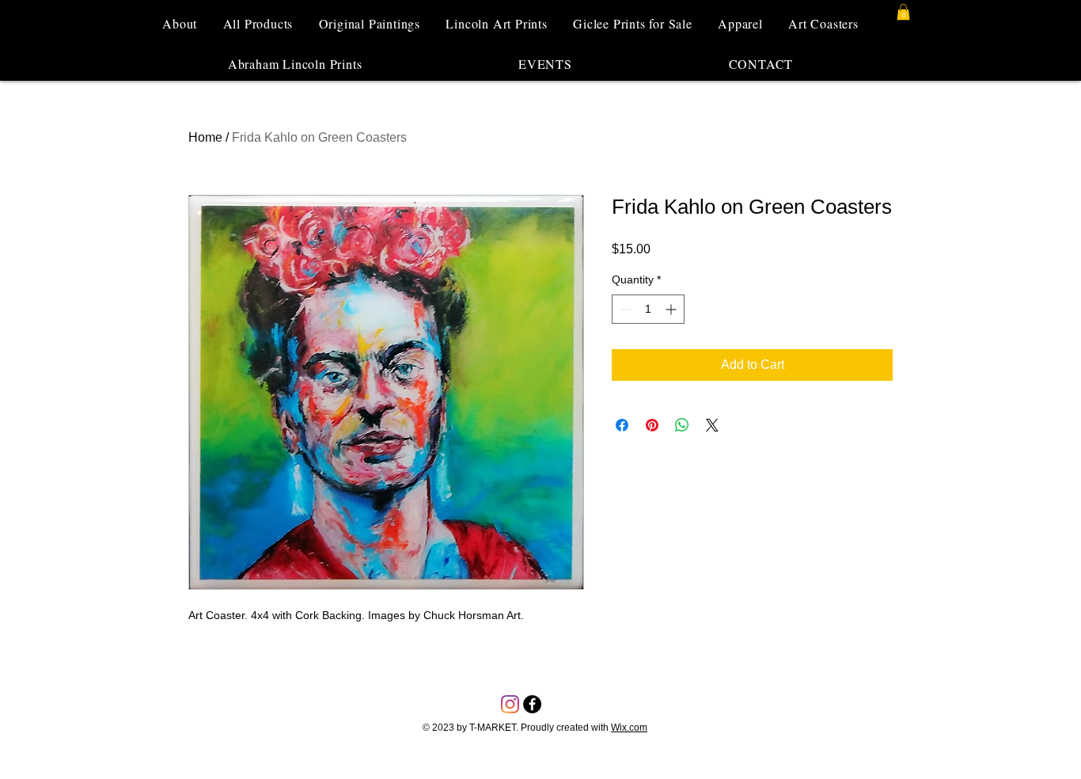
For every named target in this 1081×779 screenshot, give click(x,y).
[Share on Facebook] (622, 425)
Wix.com (629, 727)
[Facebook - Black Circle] (532, 704)
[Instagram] (510, 704)
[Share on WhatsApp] (682, 425)
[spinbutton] (648, 309)
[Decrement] (624, 309)
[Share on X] (712, 425)
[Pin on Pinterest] (652, 425)
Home (205, 137)
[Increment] (672, 309)
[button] (903, 12)
